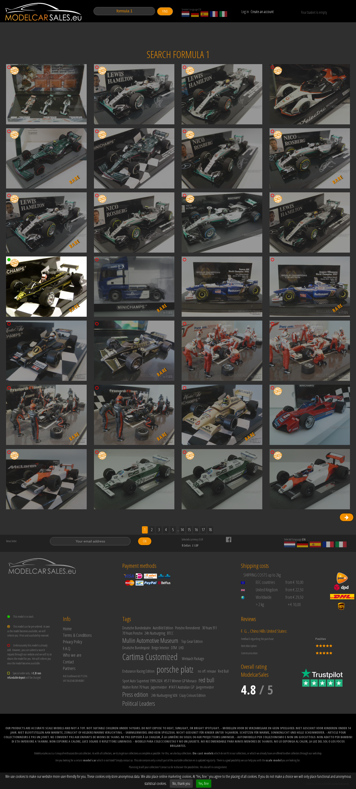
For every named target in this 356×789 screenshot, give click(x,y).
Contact (68, 661)
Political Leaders (138, 703)
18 (210, 529)
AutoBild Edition (163, 628)
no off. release (207, 671)
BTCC (170, 633)
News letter (11, 541)
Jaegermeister (205, 687)
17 (203, 529)
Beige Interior (160, 647)
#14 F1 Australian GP (181, 687)
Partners (69, 668)
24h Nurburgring (155, 633)
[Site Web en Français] (214, 14)
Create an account (262, 11)
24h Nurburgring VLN (164, 695)
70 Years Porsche (132, 633)
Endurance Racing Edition (138, 671)
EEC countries (265, 582)
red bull (206, 680)
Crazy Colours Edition (192, 695)
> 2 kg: (260, 604)
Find (165, 11)
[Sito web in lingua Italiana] (223, 14)
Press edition (135, 694)
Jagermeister (159, 687)
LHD (181, 647)
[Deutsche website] (195, 14)
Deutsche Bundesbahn (136, 628)
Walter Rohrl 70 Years (135, 687)
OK (145, 541)
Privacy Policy (72, 641)
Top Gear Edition (192, 641)
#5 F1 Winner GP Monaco (180, 681)
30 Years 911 (209, 628)
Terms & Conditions (77, 635)
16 (196, 529)
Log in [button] (245, 11)
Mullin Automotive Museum (150, 640)
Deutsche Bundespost (136, 647)
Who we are (72, 655)
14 (182, 529)
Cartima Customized (150, 657)
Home (67, 628)
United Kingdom (267, 590)
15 (189, 529)
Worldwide (263, 597)
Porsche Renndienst (187, 628)
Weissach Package (193, 658)
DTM (174, 647)
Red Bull (223, 671)
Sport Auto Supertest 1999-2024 (142, 681)
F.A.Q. (67, 648)
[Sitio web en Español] (204, 14)
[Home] (43, 11)
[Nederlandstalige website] (185, 14)
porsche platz (174, 669)
